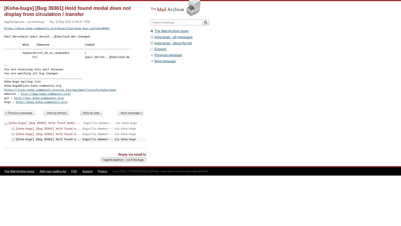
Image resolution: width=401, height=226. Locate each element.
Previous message (20, 112)
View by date (91, 112)
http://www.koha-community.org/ (46, 94)
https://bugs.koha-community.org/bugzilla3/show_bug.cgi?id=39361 (56, 28)
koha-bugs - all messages (174, 37)
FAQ (74, 171)
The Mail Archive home (172, 31)
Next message (130, 112)
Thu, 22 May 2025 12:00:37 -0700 (69, 21)
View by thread (56, 112)
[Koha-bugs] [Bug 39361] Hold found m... (48, 128)
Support (87, 171)
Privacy (102, 171)
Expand (160, 49)
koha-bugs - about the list (173, 43)
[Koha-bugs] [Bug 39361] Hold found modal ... (45, 123)
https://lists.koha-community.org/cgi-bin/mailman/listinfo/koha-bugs (60, 90)
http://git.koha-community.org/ (39, 98)
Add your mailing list (53, 171)
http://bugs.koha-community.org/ (42, 102)
